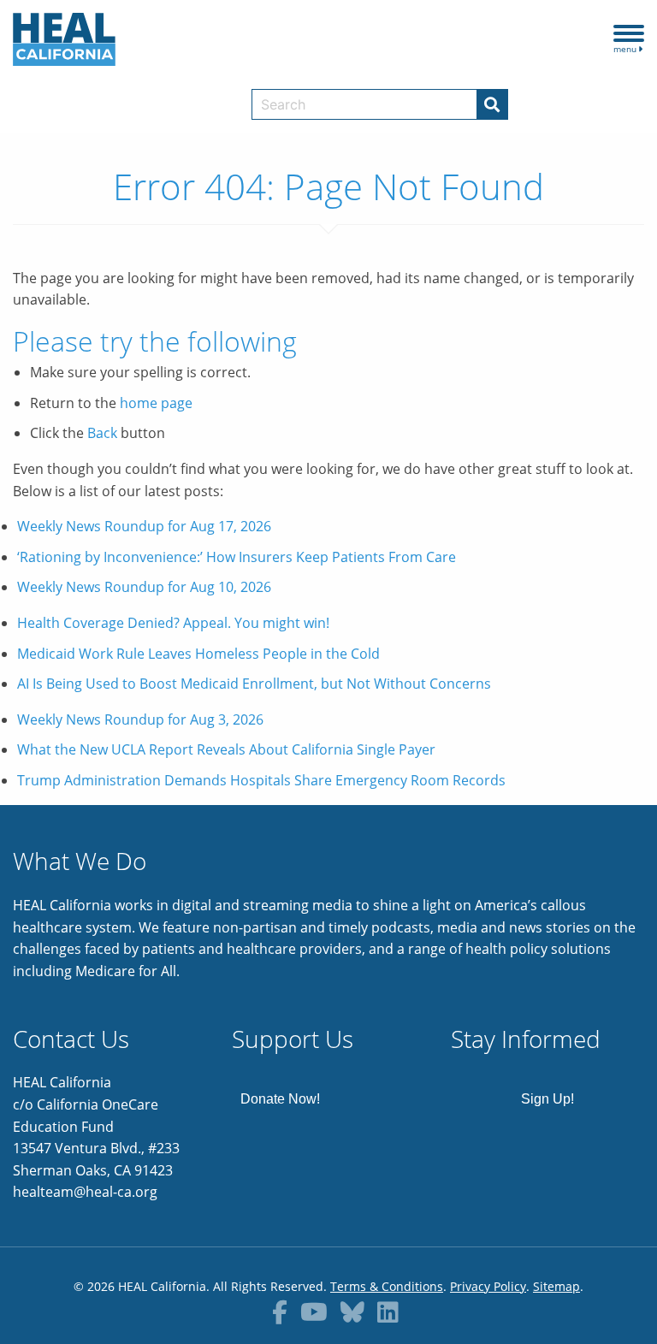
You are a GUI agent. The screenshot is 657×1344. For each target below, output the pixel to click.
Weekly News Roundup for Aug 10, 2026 (144, 586)
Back (102, 432)
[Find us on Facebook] (279, 1311)
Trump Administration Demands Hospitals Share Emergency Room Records (261, 780)
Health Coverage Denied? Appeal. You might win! (173, 622)
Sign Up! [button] (547, 1099)
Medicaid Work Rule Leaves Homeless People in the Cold (198, 653)
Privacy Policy (488, 1286)
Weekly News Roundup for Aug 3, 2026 (140, 719)
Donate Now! (280, 1099)
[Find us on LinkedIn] (388, 1311)
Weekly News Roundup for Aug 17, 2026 (144, 526)
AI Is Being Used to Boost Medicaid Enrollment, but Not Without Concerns (254, 683)
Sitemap (556, 1286)
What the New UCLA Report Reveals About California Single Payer (226, 749)
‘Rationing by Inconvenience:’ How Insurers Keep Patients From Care (236, 557)
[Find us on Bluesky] (352, 1311)
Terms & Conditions (386, 1286)
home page (156, 403)
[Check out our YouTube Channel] (314, 1311)
